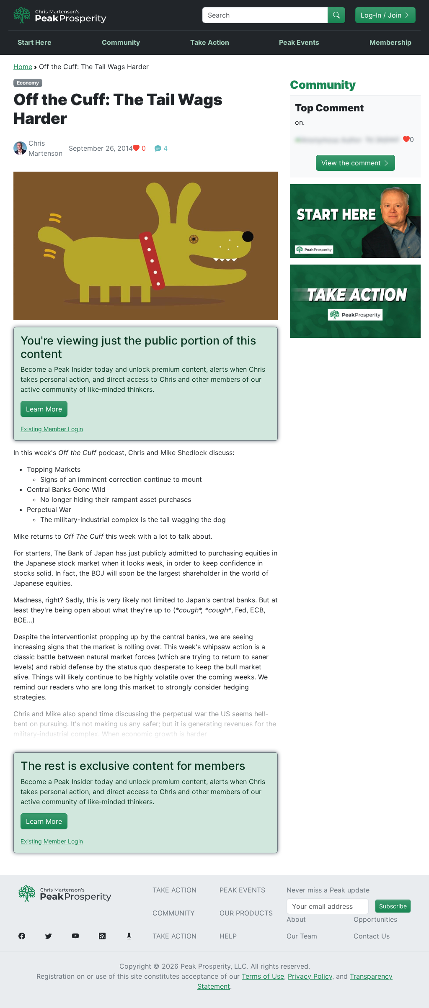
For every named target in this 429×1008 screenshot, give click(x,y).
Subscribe (393, 906)
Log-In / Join (382, 15)
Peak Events (299, 42)
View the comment (352, 163)
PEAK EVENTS (242, 890)
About (296, 919)
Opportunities (375, 919)
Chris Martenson (45, 148)
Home (22, 66)
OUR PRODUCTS (246, 913)
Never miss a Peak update (328, 890)
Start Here (35, 42)
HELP (228, 936)
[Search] (336, 15)
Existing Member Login (52, 428)
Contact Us (372, 936)
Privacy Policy (310, 976)
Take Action (209, 42)
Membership (390, 42)
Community (121, 42)
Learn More (44, 409)
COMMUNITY (173, 913)
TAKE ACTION (174, 890)
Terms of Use (263, 976)
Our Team (302, 936)
